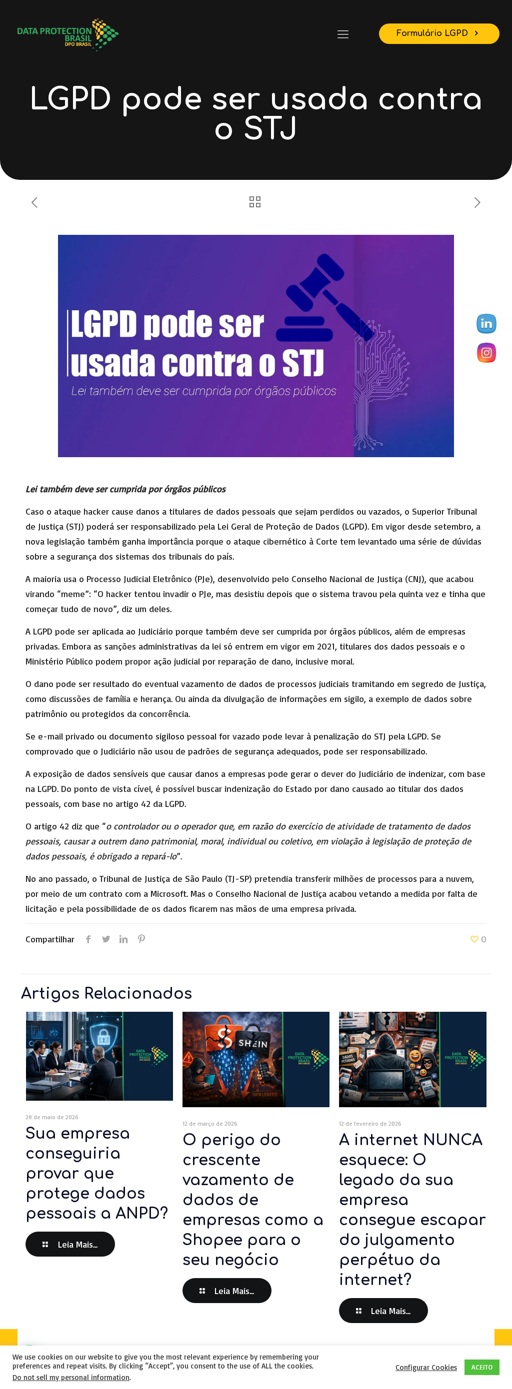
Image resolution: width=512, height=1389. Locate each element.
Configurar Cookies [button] (426, 1367)
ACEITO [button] (482, 1367)
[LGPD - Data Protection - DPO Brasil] (67, 33)
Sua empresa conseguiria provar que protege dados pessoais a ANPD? (97, 1174)
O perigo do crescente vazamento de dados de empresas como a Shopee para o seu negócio (253, 1200)
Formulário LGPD (433, 33)
